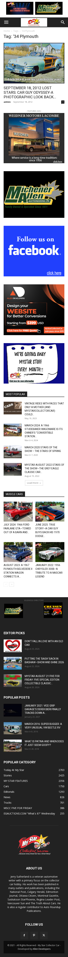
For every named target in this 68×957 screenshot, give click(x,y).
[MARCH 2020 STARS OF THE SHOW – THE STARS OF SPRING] (13, 452)
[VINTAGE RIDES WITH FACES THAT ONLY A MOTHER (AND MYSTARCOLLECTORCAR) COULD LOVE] (13, 408)
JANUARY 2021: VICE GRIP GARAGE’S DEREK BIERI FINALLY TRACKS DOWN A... (43, 709)
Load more (32, 482)
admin (7, 101)
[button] (6, 22)
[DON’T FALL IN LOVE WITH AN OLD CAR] (13, 645)
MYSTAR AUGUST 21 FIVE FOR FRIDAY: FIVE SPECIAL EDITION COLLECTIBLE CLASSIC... (42, 680)
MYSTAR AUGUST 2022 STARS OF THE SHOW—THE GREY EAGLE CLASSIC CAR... (44, 468)
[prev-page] (6, 584)
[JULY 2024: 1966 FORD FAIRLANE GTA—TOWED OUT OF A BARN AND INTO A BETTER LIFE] (18, 512)
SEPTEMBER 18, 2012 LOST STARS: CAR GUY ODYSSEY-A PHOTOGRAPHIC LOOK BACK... (30, 92)
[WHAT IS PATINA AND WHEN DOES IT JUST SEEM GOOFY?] (13, 746)
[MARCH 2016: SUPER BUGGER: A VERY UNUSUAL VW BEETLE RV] (13, 728)
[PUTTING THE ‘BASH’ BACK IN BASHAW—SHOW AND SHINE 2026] (13, 663)
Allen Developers (41, 948)
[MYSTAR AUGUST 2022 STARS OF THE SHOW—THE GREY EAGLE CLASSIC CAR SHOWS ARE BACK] (13, 469)
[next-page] (11, 584)
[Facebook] (24, 935)
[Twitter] (44, 935)
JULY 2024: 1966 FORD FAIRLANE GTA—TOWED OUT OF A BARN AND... (17, 528)
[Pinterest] (34, 935)
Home (7, 30)
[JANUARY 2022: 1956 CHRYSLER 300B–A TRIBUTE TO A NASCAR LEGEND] (49, 552)
